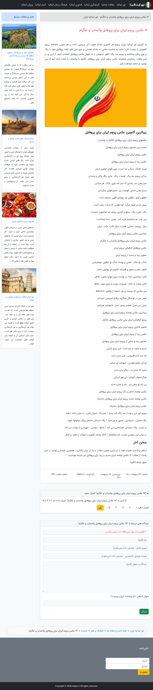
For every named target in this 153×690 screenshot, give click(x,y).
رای (100, 507)
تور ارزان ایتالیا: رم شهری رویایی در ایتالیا (19, 298)
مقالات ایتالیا (108, 5)
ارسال (144, 611)
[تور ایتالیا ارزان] (140, 4)
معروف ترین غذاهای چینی (23, 221)
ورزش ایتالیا (27, 5)
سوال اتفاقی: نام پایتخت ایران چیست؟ (129, 596)
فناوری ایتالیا (75, 5)
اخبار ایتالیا (40, 5)
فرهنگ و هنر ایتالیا (57, 5)
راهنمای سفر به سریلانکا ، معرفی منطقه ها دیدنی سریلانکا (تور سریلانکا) (20, 55)
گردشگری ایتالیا (91, 5)
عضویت (143, 672)
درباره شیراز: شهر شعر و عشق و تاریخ (21, 140)
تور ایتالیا (121, 5)
